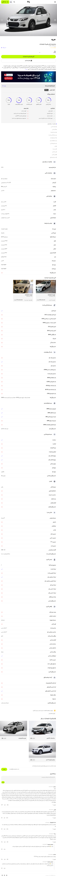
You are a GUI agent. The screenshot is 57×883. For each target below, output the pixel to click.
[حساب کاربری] (11, 2)
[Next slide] (2, 20)
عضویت (4, 769)
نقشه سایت (47, 875)
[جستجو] (14, 2)
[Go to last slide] (55, 20)
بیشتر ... (26, 69)
